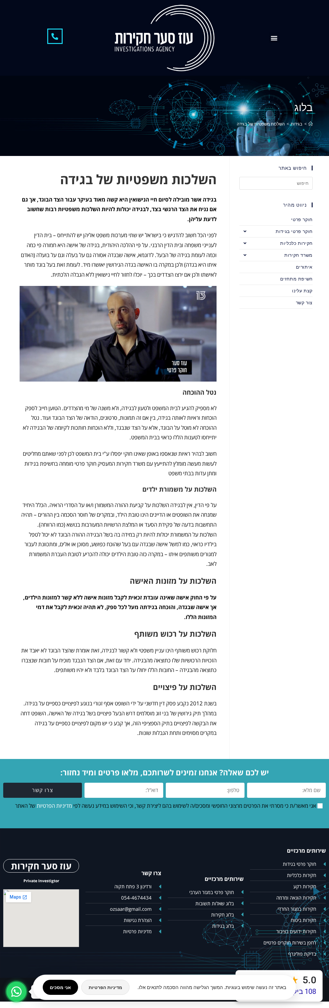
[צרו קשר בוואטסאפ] (16, 992)
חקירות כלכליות (296, 243)
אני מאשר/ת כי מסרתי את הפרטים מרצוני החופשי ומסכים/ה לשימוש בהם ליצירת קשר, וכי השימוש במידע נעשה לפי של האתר (165, 805)
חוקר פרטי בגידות (294, 231)
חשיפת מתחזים (296, 279)
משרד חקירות (298, 255)
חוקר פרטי (301, 219)
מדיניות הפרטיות (54, 805)
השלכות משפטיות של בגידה (261, 124)
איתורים (304, 267)
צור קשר (304, 302)
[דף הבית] (310, 124)
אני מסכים (60, 987)
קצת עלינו (302, 291)
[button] (274, 37)
